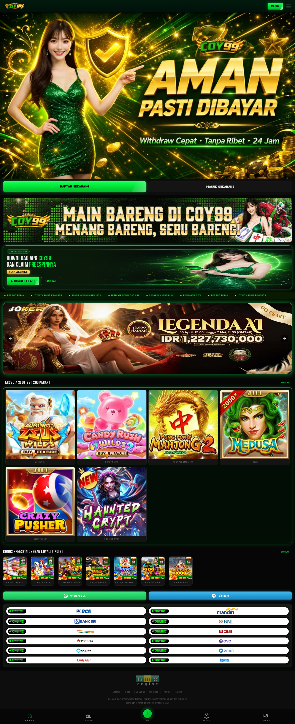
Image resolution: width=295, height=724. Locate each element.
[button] (288, 6)
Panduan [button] (51, 281)
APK (147, 716)
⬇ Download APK (23, 281)
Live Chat (265, 720)
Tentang (178, 692)
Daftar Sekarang (74, 186)
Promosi (166, 692)
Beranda (117, 692)
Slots (127, 692)
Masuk (275, 6)
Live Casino (139, 692)
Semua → (286, 382)
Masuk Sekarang (220, 186)
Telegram (223, 595)
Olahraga (153, 692)
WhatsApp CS (78, 595)
